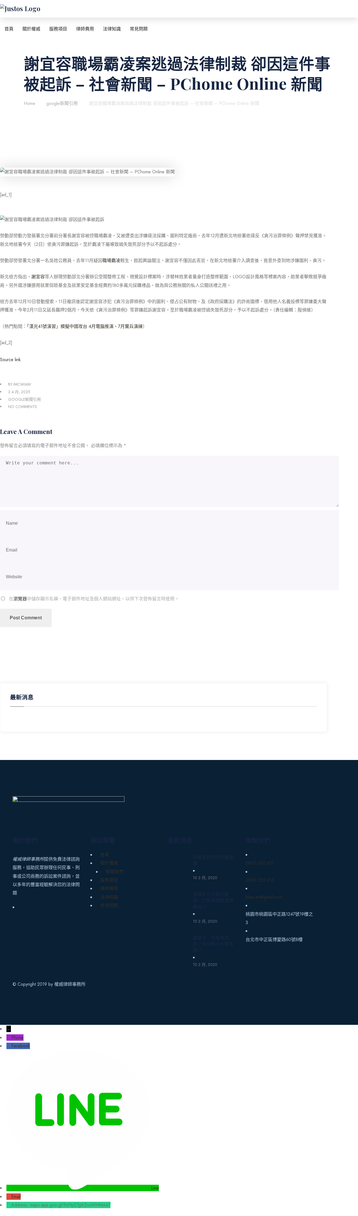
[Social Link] (20, 907)
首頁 (104, 855)
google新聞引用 (24, 399)
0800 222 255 (260, 880)
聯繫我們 (115, 872)
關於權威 (109, 863)
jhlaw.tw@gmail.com (264, 897)
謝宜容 (38, 277)
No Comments (22, 406)
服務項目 (109, 880)
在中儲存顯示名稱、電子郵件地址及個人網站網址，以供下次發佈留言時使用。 (94, 599)
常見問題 (109, 905)
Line (155, 1188)
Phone (17, 1037)
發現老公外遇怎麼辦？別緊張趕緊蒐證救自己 (213, 900)
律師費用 (109, 888)
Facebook (20, 1046)
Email (16, 1196)
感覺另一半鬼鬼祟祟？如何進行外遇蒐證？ (213, 944)
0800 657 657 (260, 863)
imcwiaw (22, 384)
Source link (10, 359)
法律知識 (109, 897)
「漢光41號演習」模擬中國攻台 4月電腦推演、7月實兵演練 (85, 326)
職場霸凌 (111, 260)
